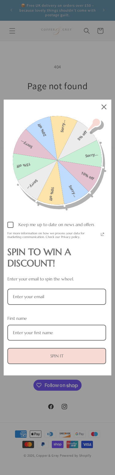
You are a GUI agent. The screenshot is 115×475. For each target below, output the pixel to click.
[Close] (104, 107)
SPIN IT (56, 356)
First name (17, 318)
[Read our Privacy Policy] (102, 234)
